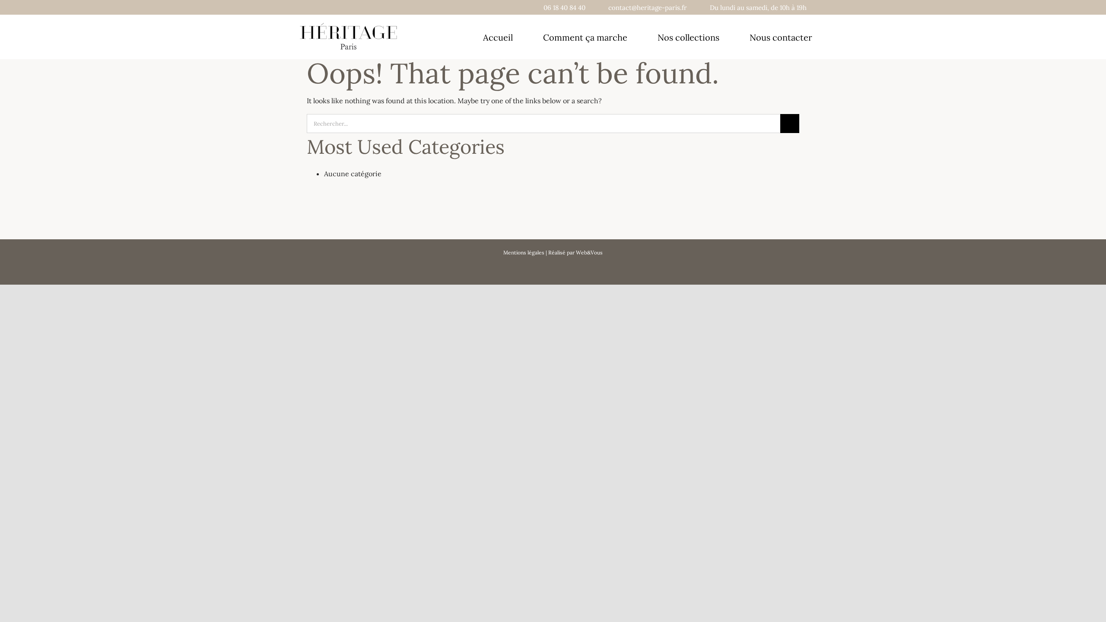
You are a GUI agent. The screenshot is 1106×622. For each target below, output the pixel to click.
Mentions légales (523, 252)
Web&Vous (589, 252)
